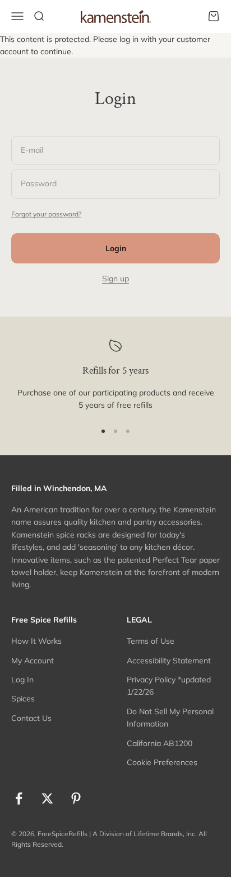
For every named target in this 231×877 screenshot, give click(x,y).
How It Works (36, 641)
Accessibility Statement (169, 661)
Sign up (115, 279)
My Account (32, 661)
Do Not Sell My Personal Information (170, 717)
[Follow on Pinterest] (76, 798)
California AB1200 (159, 743)
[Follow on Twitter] (47, 798)
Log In (22, 680)
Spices (23, 699)
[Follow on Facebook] (18, 798)
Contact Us (31, 718)
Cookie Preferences (162, 762)
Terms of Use (150, 641)
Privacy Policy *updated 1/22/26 (169, 686)
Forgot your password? (46, 214)
